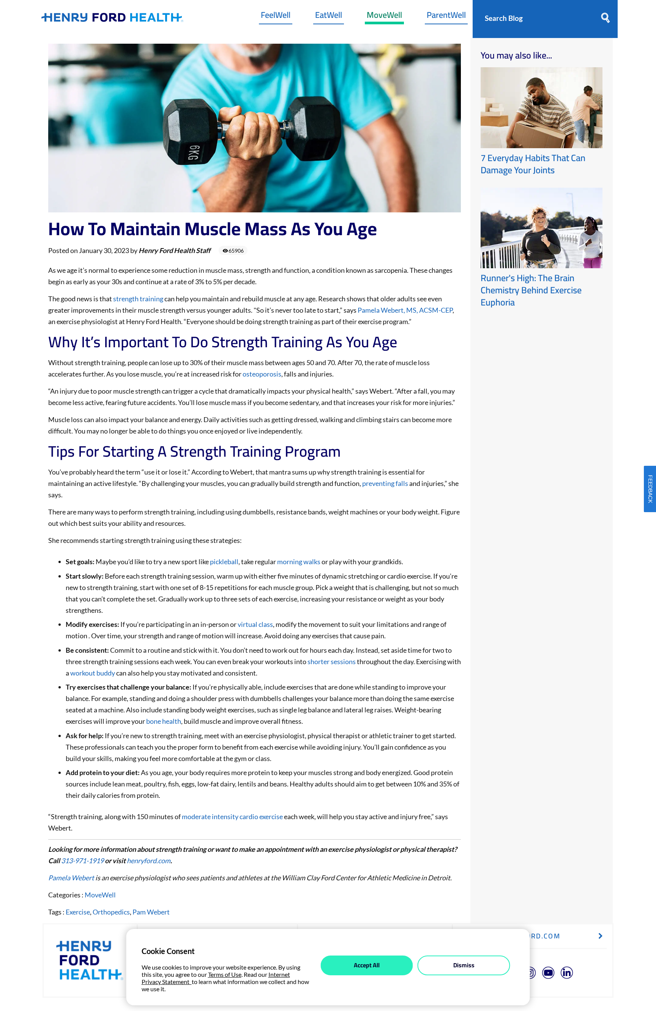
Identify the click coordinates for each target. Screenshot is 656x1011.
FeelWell (275, 17)
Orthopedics (111, 912)
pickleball (224, 561)
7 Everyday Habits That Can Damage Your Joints (533, 164)
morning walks (298, 561)
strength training (138, 298)
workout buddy (92, 673)
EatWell (328, 17)
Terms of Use (224, 974)
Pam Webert (151, 912)
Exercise (78, 912)
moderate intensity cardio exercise (232, 816)
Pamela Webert (71, 877)
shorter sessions (332, 661)
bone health (163, 721)
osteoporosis (262, 374)
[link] (112, 19)
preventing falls (385, 483)
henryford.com (148, 860)
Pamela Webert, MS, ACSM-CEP (405, 310)
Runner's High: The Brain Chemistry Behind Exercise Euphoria (531, 290)
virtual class (255, 624)
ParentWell (446, 17)
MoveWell (384, 17)
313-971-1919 (82, 860)
